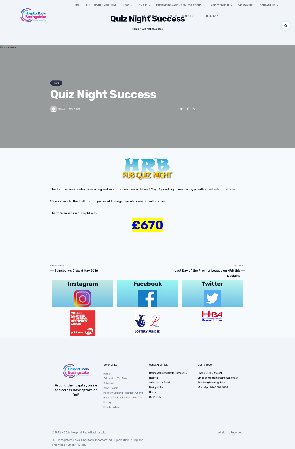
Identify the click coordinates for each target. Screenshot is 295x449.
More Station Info (145, 16)
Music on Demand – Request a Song (179, 5)
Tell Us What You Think (101, 5)
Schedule (108, 383)
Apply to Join (220, 5)
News (126, 5)
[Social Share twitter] (181, 108)
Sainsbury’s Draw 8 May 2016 (76, 271)
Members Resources (179, 16)
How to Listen (111, 407)
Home (76, 5)
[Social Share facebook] (187, 108)
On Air (143, 5)
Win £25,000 (246, 5)
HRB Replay (210, 16)
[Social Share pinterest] (194, 108)
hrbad (61, 109)
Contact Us (267, 5)
